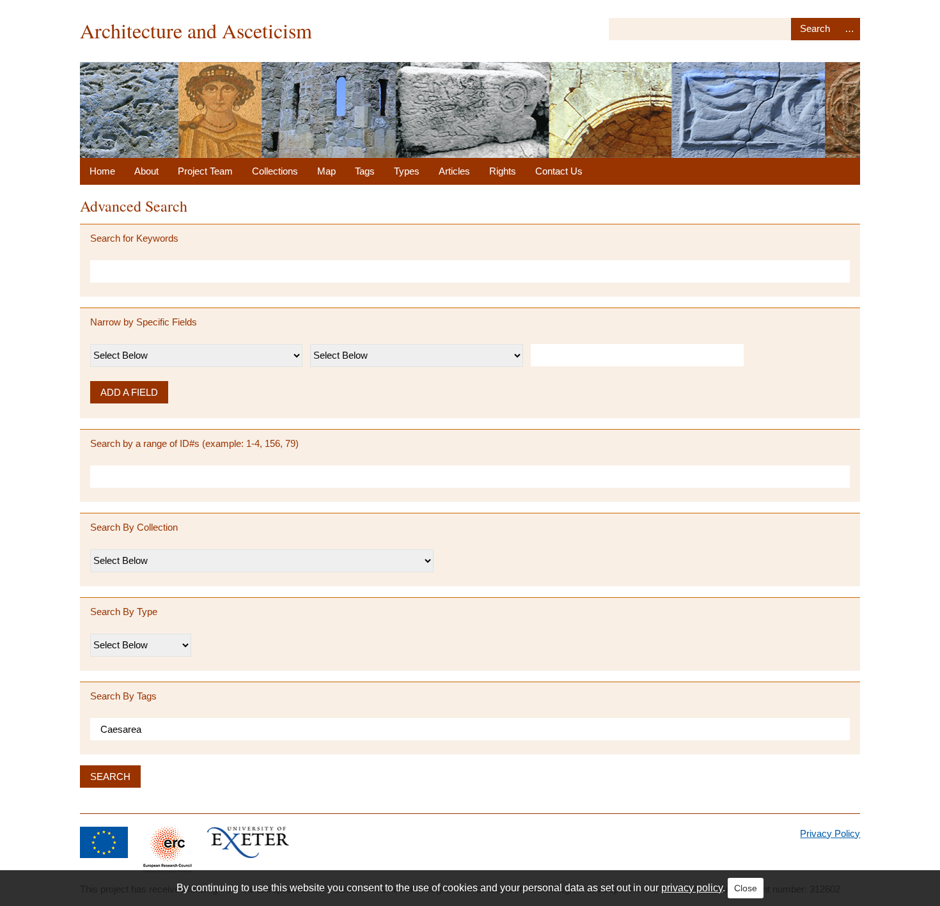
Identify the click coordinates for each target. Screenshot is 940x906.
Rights (502, 171)
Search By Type (123, 611)
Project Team (205, 171)
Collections (275, 171)
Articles (454, 171)
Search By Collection (134, 527)
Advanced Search (850, 29)
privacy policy (692, 887)
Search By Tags (123, 696)
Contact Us (559, 171)
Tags (365, 171)
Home (102, 171)
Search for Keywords (134, 238)
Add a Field (129, 392)
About (146, 171)
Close (745, 888)
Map (326, 171)
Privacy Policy (830, 833)
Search (815, 29)
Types (406, 171)
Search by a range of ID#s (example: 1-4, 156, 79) (194, 443)
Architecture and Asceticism (196, 30)
